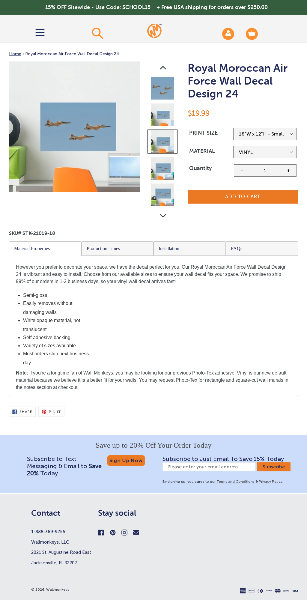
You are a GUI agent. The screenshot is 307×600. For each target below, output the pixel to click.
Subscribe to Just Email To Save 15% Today (223, 458)
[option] (163, 89)
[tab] (45, 248)
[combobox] (97, 33)
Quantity (200, 168)
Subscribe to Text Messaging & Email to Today (64, 466)
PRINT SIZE (203, 133)
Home (15, 53)
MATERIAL (202, 151)
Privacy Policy (270, 481)
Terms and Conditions (235, 481)
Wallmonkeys (57, 589)
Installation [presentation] (169, 248)
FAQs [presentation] (236, 248)
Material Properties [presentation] (32, 248)
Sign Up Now (126, 460)
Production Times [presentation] (103, 248)
